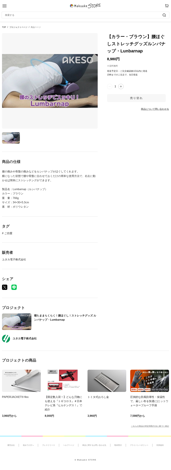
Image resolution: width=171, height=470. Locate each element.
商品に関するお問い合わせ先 (94, 445)
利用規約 (160, 445)
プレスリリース (48, 445)
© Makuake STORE (85, 460)
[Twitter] (4, 287)
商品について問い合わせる (155, 109)
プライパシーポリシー (139, 445)
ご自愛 (8, 233)
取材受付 (118, 445)
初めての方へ (28, 445)
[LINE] (14, 287)
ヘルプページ (68, 445)
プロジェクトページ (18, 27)
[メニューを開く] (4, 6)
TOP (4, 27)
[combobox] (84, 15)
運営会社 (11, 445)
